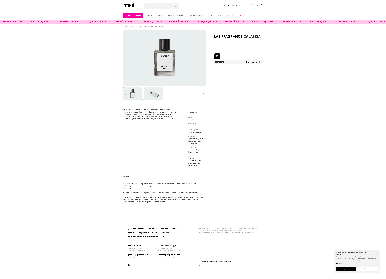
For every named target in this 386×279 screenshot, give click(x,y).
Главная (125, 26)
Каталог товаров (134, 15)
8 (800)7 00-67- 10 (232, 6)
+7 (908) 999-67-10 (165, 246)
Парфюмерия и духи (150, 26)
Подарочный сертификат (175, 15)
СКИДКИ (242, 15)
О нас (220, 15)
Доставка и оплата (195, 15)
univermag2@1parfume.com (169, 255)
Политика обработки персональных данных (146, 236)
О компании (152, 229)
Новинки (159, 15)
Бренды (149, 15)
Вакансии (165, 233)
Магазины (209, 15)
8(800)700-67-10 (134, 246)
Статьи (155, 233)
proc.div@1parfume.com (138, 255)
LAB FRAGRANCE (228, 37)
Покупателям (230, 15)
